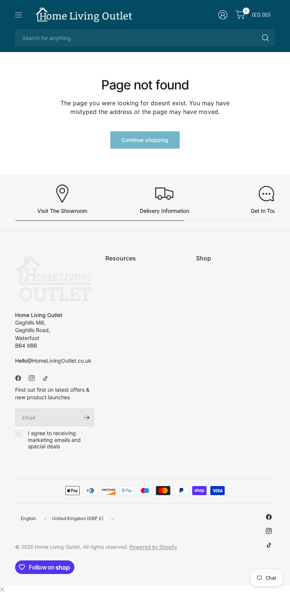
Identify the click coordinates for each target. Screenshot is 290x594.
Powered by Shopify (153, 547)
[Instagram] (35, 378)
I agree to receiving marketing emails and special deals (54, 439)
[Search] (265, 37)
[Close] (2, 589)
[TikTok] (48, 378)
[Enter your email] (86, 417)
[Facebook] (21, 378)
